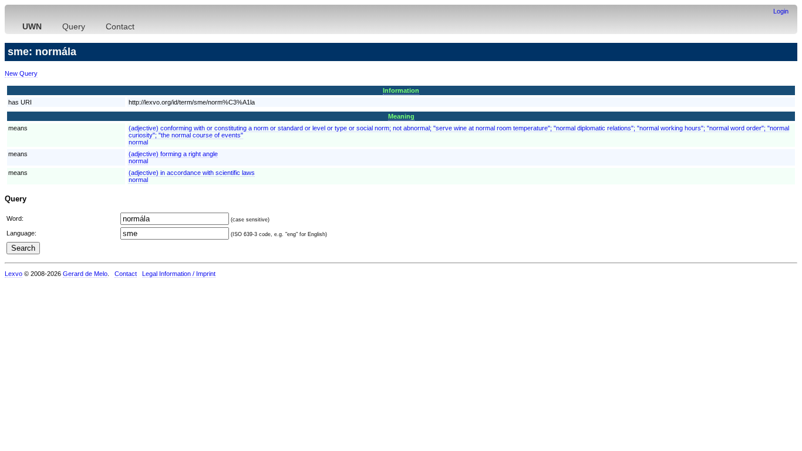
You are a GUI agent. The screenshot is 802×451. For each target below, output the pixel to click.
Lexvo (13, 273)
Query (73, 26)
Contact (120, 26)
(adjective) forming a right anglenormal (173, 157)
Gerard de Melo (85, 273)
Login (780, 11)
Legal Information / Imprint (178, 273)
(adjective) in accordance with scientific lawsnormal (192, 176)
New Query (21, 73)
